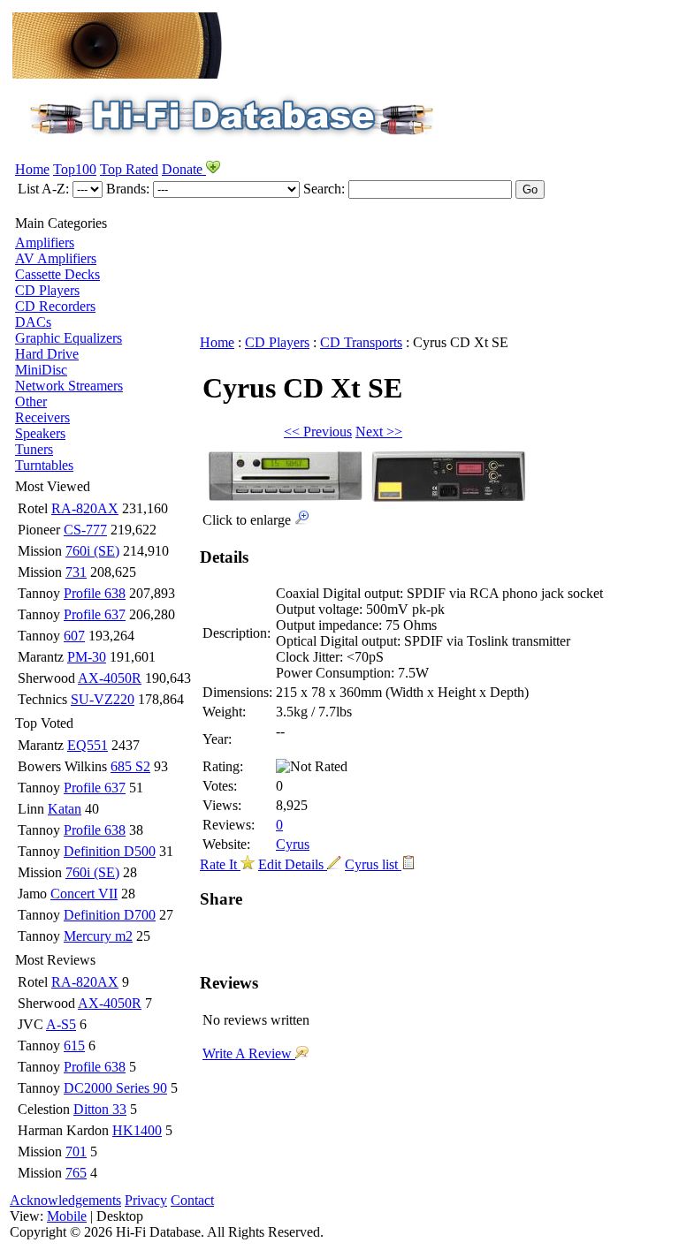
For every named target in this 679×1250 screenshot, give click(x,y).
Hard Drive (47, 353)
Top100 (74, 169)
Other (31, 401)
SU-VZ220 (102, 699)
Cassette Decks (57, 274)
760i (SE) (92, 550)
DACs (33, 322)
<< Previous (318, 431)
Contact (192, 1200)
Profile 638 (95, 593)
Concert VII (84, 893)
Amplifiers (44, 242)
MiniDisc (41, 369)
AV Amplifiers (55, 258)
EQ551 (87, 745)
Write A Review (248, 1053)
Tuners (34, 449)
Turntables (44, 465)
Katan (64, 808)
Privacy (146, 1200)
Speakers (40, 433)
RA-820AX (84, 508)
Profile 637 (95, 614)
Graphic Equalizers (68, 337)
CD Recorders (55, 306)
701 (76, 1151)
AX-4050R (109, 678)
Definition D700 (110, 914)
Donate (184, 169)
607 (74, 635)
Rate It (220, 864)
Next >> (378, 431)
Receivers (42, 417)
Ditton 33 (99, 1109)
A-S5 (61, 1024)
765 (76, 1172)
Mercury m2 (98, 935)
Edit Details (292, 864)
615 (74, 1045)
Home (32, 169)
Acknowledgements (65, 1200)
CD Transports (361, 342)
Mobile (67, 1215)
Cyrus (292, 844)
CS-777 (85, 529)
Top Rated (129, 169)
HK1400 (137, 1130)
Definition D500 (110, 851)
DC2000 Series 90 (115, 1087)
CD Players (47, 290)
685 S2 (130, 766)
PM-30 (86, 656)
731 (76, 572)
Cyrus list (373, 864)
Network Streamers (69, 385)
